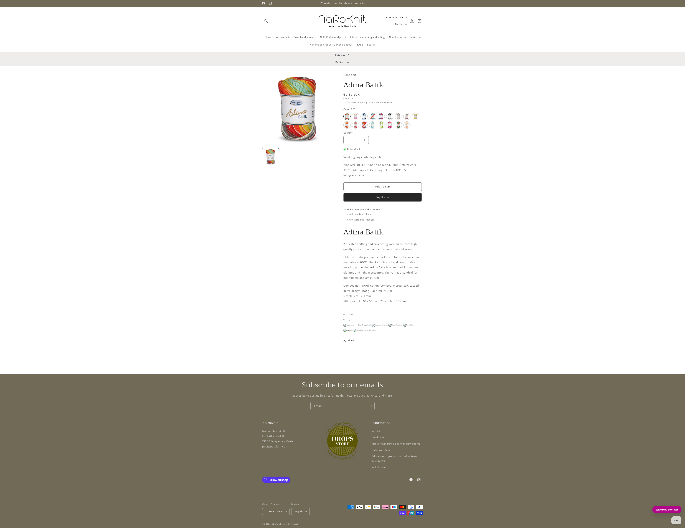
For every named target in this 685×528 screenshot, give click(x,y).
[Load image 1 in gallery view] (270, 156)
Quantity (347, 133)
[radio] (347, 116)
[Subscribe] (370, 406)
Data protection (381, 450)
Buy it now (383, 197)
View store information (360, 219)
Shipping (362, 102)
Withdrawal (378, 467)
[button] (266, 21)
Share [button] (350, 340)
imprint (376, 431)
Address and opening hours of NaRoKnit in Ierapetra (395, 458)
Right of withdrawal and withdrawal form (396, 443)
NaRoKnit (275, 524)
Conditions (378, 437)
